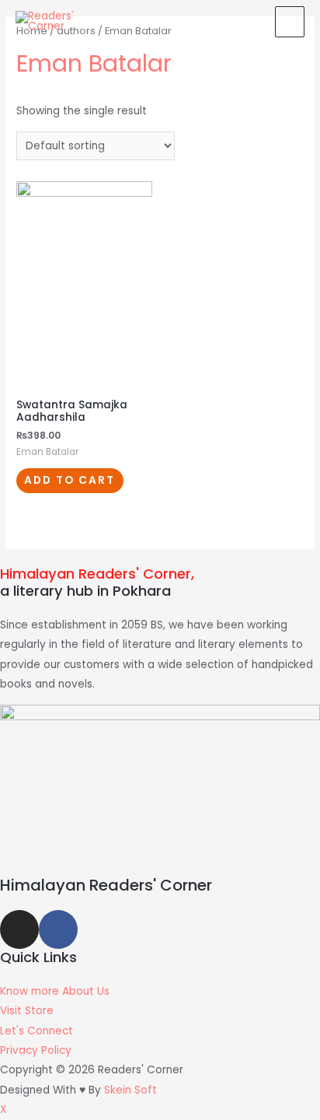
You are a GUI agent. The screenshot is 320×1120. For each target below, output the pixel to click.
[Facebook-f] (58, 929)
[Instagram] (19, 929)
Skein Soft (130, 1090)
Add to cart (69, 480)
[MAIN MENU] (289, 21)
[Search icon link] (248, 21)
